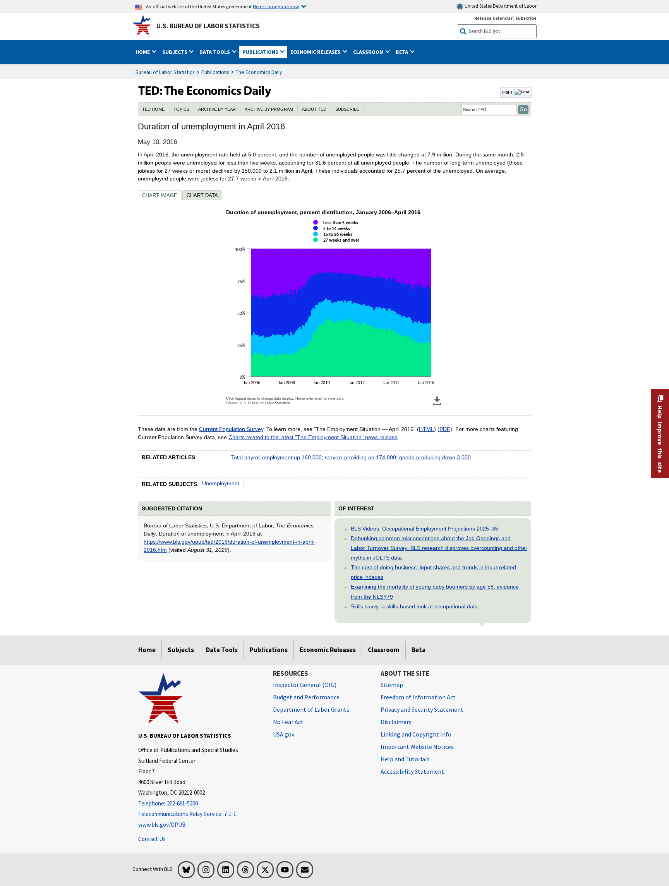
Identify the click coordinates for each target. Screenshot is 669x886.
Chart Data (202, 195)
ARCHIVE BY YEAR (217, 109)
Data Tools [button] (215, 51)
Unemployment (220, 483)
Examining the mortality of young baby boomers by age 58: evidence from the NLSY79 (435, 591)
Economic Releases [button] (316, 51)
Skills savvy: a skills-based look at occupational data (414, 606)
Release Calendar (493, 18)
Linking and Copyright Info (416, 734)
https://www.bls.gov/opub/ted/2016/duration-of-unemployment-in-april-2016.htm (229, 546)
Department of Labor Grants (311, 709)
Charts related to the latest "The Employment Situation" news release (313, 437)
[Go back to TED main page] (318, 92)
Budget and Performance (306, 697)
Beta (418, 650)
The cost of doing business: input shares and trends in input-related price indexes (433, 572)
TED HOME (153, 109)
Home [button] (143, 51)
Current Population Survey (231, 429)
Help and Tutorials (405, 759)
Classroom (384, 650)
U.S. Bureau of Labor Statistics (208, 26)
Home (147, 650)
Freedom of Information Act (418, 697)
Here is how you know (276, 6)
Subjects (181, 650)
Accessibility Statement (412, 771)
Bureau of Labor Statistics (165, 72)
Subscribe (526, 18)
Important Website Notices (417, 746)
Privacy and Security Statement (422, 709)
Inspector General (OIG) (304, 685)
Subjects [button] (175, 51)
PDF (444, 429)
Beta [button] (402, 51)
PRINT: (508, 92)
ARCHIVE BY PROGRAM (269, 109)
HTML (426, 429)
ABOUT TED (314, 109)
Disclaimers (396, 722)
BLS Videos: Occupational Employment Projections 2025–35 (424, 528)
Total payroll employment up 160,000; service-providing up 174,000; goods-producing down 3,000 (351, 457)
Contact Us (152, 839)
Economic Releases (328, 650)
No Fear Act (288, 722)
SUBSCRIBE (347, 109)
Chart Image (159, 195)
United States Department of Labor (500, 6)
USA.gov (283, 734)
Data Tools (222, 650)
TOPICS (181, 109)
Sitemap (392, 685)
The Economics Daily (259, 72)
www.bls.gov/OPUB (162, 824)
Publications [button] (261, 51)
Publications (215, 72)
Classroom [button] (369, 51)
